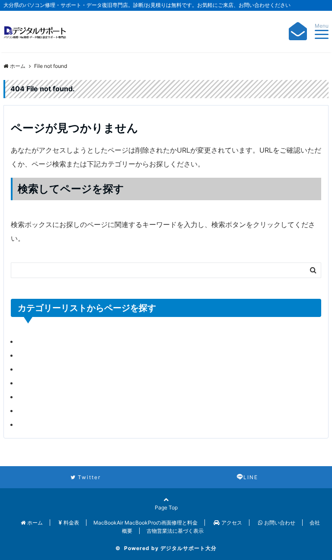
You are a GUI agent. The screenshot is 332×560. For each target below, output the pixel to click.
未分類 (28, 424)
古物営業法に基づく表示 (175, 531)
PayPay (30, 341)
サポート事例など (45, 369)
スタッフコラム (42, 382)
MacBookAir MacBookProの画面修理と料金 (145, 522)
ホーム (35, 522)
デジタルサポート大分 (188, 548)
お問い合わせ (279, 522)
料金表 (71, 522)
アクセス (231, 522)
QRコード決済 (40, 355)
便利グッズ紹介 (42, 396)
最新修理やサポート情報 (56, 410)
